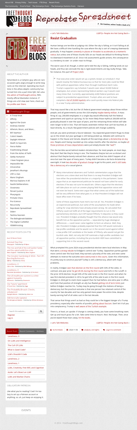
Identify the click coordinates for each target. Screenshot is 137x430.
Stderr (13, 211)
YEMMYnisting (16, 225)
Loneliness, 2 (13, 358)
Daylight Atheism (17, 139)
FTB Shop (43, 2)
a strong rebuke (67, 250)
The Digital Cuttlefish (19, 222)
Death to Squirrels (18, 143)
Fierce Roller (15, 146)
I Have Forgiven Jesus (19, 160)
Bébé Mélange (27, 266)
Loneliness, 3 (12, 270)
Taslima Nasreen (17, 215)
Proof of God (25, 6)
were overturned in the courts (93, 256)
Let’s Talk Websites (60, 33)
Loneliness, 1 (13, 363)
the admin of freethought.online (21, 95)
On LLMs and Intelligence (19, 340)
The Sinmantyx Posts (40, 6)
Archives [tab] (40, 331)
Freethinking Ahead (19, 150)
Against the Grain (18, 122)
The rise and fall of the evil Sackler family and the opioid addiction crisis (24, 249)
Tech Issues (32, 2)
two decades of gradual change (80, 162)
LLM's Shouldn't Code (17, 354)
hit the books (84, 317)
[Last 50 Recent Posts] (14, 238)
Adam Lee (30, 294)
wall (112, 145)
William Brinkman (37, 300)
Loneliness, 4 (12, 264)
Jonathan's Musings (19, 170)
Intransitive (15, 167)
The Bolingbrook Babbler (21, 218)
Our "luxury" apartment (17, 284)
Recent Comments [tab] (27, 331)
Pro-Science (15, 201)
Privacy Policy (20, 2)
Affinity (13, 119)
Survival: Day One (14, 242)
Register (11, 315)
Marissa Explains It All (20, 180)
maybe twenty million (107, 112)
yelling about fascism (102, 303)
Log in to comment (113, 330)
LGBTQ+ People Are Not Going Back (112, 33)
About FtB (9, 2)
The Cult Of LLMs (15, 345)
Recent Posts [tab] (12, 331)
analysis (87, 330)
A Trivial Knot (16, 115)
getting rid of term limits (109, 283)
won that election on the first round (83, 268)
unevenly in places (81, 51)
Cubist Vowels (16, 136)
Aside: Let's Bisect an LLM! (19, 372)
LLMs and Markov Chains (19, 376)
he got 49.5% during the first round (88, 271)
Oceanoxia (15, 187)
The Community (11, 6)
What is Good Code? (17, 349)
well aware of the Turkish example (91, 306)
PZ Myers (26, 244)
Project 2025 (78, 72)
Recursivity (15, 205)
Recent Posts (54, 2)
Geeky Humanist (17, 156)
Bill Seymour (15, 132)
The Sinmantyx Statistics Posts (63, 6)
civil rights (95, 330)
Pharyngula (15, 194)
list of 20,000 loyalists (76, 100)
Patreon (81, 6)
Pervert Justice (16, 191)
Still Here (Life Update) (17, 298)
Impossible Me (16, 163)
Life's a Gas (15, 174)
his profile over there (16, 104)
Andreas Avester (17, 125)
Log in (10, 318)
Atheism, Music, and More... (22, 129)
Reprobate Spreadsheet (20, 208)
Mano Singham (17, 177)
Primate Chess (16, 198)
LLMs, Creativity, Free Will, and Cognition (26, 367)
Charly (23, 261)
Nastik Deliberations (19, 184)
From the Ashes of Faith (20, 153)
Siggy (26, 286)
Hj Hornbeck (34, 272)
